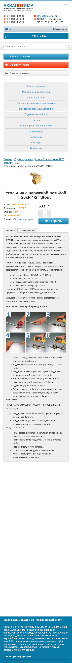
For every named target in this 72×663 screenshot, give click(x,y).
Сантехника (36, 136)
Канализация (36, 131)
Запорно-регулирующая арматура (36, 103)
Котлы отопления (36, 86)
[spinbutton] (45, 213)
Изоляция (36, 142)
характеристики (27, 230)
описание (10, 230)
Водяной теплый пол (36, 114)
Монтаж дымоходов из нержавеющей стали (33, 620)
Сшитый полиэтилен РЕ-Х (49, 159)
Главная (8, 159)
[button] (49, 214)
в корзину (55, 221)
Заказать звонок (19, 73)
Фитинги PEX (11, 162)
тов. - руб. (39, 36)
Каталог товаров (19, 56)
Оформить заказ (19, 64)
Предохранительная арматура (36, 108)
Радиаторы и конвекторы (36, 91)
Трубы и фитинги (36, 97)
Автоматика (36, 148)
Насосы (36, 120)
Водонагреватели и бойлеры (36, 125)
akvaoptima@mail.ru (47, 16)
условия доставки (23, 219)
